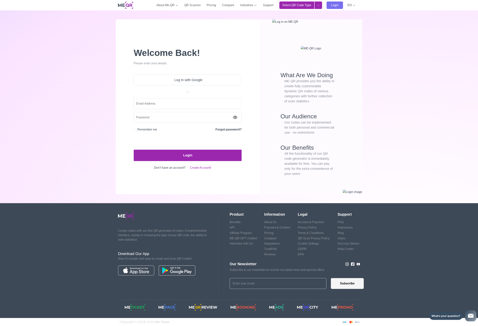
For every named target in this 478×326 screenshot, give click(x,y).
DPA (301, 254)
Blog (341, 232)
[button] (351, 5)
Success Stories (348, 243)
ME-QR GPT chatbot (243, 238)
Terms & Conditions (311, 232)
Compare (228, 5)
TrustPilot (270, 249)
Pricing (211, 5)
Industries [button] (247, 5)
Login (335, 5)
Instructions (345, 227)
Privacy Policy (307, 227)
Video (341, 238)
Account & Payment (311, 222)
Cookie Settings (308, 243)
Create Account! (200, 167)
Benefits (235, 222)
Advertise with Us (241, 243)
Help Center (346, 249)
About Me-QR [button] (165, 5)
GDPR (302, 249)
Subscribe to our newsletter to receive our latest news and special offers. (277, 269)
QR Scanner (192, 5)
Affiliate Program (241, 232)
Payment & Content (277, 227)
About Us (270, 222)
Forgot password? (228, 129)
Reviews (270, 254)
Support (268, 5)
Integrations (272, 243)
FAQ (341, 222)
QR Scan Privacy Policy (314, 238)
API (232, 227)
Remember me (147, 129)
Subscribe (347, 283)
